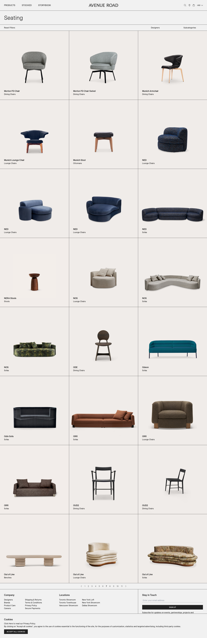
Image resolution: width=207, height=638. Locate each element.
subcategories (190, 27)
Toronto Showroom (67, 600)
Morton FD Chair (12, 91)
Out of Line (9, 574)
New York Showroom (91, 602)
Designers (8, 600)
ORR (75, 436)
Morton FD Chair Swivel (84, 91)
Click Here (8, 623)
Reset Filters (9, 27)
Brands (7, 602)
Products (9, 5)
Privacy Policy (31, 605)
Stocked (27, 5)
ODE (75, 367)
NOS (75, 298)
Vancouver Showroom (68, 605)
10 (118, 586)
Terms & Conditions (33, 602)
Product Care (9, 605)
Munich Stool (79, 160)
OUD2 (76, 505)
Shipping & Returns (33, 600)
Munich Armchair (150, 91)
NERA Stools (10, 298)
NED (144, 160)
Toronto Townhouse (67, 602)
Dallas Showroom (89, 605)
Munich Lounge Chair (14, 160)
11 (122, 586)
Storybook (44, 5)
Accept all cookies (16, 632)
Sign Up (172, 607)
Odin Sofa (8, 436)
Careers (7, 608)
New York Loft (88, 600)
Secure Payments (32, 608)
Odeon (145, 367)
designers (155, 27)
